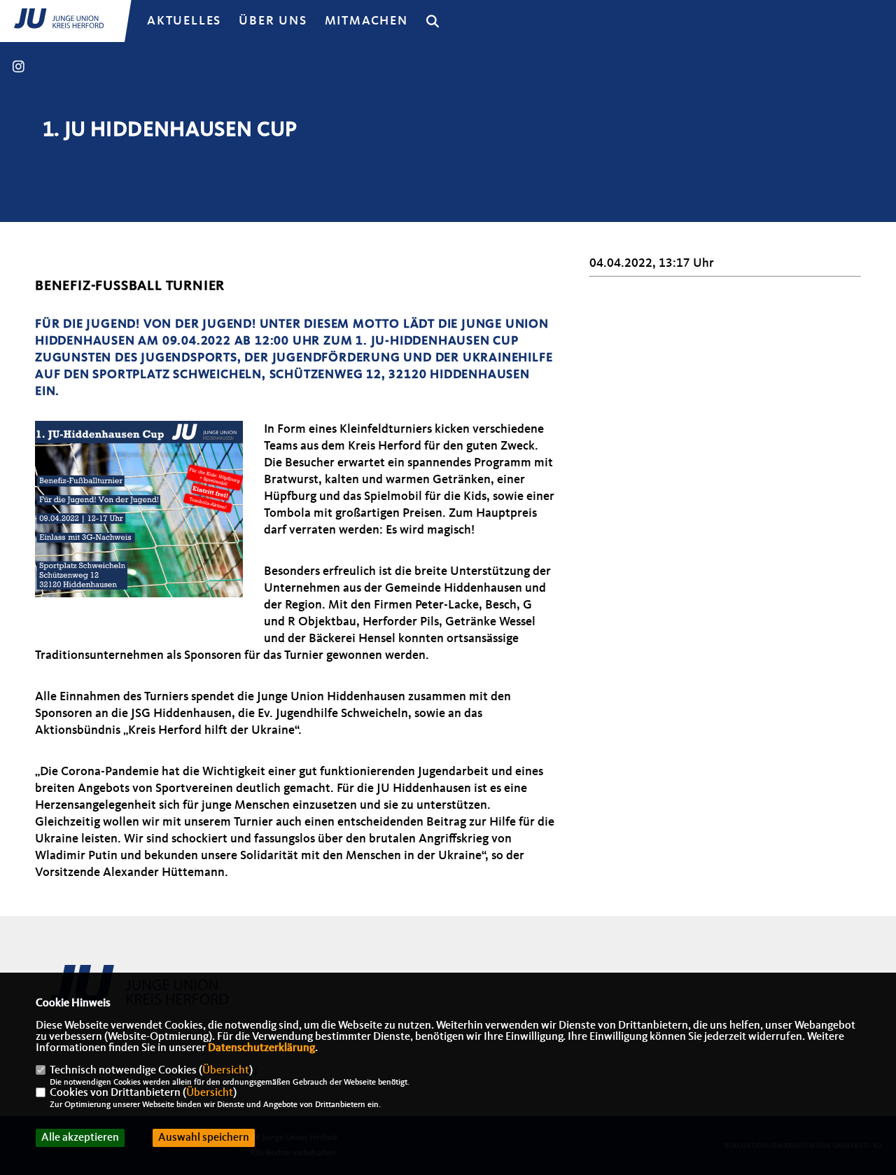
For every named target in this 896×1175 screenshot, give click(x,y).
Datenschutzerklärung (261, 1048)
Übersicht (225, 1070)
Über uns (273, 21)
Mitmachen (366, 21)
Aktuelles (184, 21)
